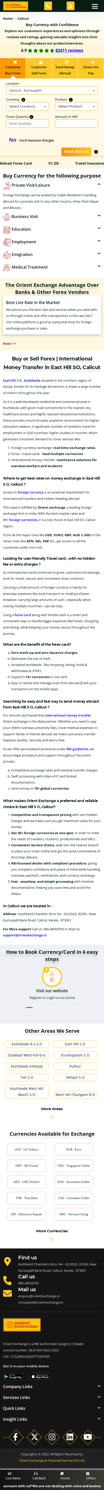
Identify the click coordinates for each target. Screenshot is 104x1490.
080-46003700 (28, 1283)
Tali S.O (26, 1077)
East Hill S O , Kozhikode (21, 380)
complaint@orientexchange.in (40, 1302)
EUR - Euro (73, 1149)
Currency (13, 99)
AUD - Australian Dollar (73, 1182)
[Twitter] (34, 1437)
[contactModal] (48, 6)
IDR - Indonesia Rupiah (26, 1214)
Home (65, 1478)
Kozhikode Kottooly (27, 1066)
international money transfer (68, 715)
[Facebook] (16, 1437)
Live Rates (13, 1478)
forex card (23, 615)
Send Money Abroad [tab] (65, 70)
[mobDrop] (70, 6)
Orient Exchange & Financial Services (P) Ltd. (52, 1460)
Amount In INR (66, 116)
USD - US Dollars (26, 1149)
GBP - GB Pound (26, 1165)
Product (61, 99)
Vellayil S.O (75, 1077)
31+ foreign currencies (20, 519)
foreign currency (30, 492)
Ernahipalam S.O (75, 1055)
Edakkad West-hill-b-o (26, 1055)
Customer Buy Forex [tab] (13, 70)
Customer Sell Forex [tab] (39, 70)
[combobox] (52, 90)
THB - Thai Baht (27, 1198)
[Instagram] (52, 1437)
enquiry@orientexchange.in (39, 1296)
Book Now (73, 151)
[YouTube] (88, 1437)
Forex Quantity (18, 116)
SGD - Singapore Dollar (74, 1165)
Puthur (75, 1066)
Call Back (39, 1478)
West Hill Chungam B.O (75, 1094)
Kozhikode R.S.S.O (27, 1044)
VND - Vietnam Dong (73, 1214)
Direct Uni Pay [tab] (90, 70)
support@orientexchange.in (25, 935)
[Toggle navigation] (95, 6)
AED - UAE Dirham (27, 1182)
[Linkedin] (70, 1437)
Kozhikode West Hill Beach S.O (26, 1091)
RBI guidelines (77, 749)
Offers (91, 1478)
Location (12, 83)
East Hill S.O (75, 1044)
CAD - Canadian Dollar (74, 1198)
